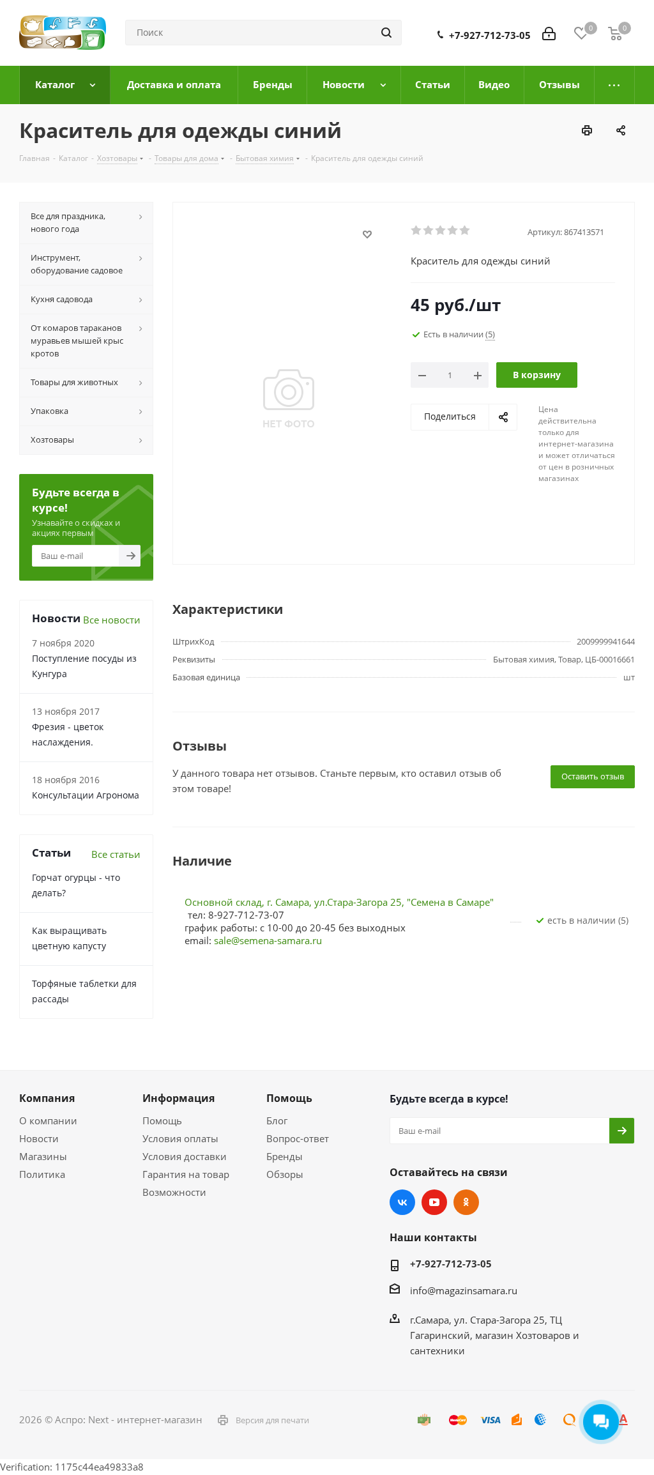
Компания (47, 1098)
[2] (429, 230)
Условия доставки (184, 1156)
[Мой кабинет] (549, 32)
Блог (276, 1120)
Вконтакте (402, 1202)
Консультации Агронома (85, 795)
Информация (178, 1098)
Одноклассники (466, 1202)
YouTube (434, 1202)
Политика (42, 1174)
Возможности (174, 1192)
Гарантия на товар (185, 1174)
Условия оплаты (180, 1138)
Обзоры (284, 1174)
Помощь (162, 1120)
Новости (39, 1138)
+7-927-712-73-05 (490, 35)
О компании (48, 1120)
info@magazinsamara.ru (463, 1290)
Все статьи (116, 854)
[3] (441, 230)
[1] (417, 230)
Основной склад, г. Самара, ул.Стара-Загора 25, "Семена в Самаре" (339, 902)
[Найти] (386, 32)
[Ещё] (615, 85)
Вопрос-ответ (297, 1138)
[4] (453, 230)
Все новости (112, 619)
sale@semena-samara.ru (268, 940)
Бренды (284, 1156)
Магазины (43, 1156)
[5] (465, 230)
